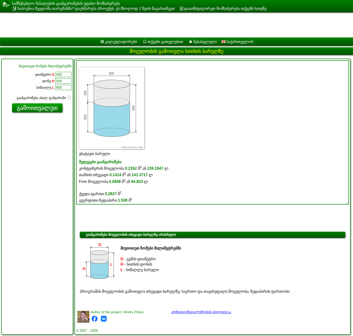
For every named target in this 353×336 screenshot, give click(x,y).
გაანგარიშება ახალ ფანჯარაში (42, 98)
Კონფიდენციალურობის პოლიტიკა (201, 312)
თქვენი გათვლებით (165, 42)
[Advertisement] (146, 25)
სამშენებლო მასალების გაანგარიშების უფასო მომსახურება (66, 3)
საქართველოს (239, 42)
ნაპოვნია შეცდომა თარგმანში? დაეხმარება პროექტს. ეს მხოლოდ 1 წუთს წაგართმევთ (96, 8)
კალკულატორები (121, 42)
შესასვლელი (205, 42)
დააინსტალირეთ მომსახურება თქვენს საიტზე (225, 8)
